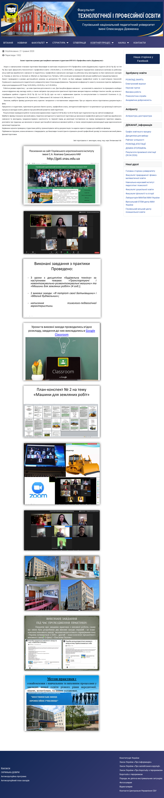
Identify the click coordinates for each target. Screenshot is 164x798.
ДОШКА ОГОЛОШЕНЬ (136, 148)
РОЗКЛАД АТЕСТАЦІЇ (136, 144)
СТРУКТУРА (58, 43)
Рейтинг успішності (135, 140)
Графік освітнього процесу (138, 131)
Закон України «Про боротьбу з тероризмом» (141, 770)
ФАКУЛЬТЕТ (38, 43)
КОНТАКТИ (140, 43)
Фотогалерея (126, 782)
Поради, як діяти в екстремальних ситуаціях (141, 778)
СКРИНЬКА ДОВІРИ (10, 772)
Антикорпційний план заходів (15, 780)
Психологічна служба (136, 96)
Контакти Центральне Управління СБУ (138, 791)
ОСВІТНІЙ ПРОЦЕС (100, 43)
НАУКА (122, 43)
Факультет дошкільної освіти (140, 189)
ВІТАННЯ (8, 43)
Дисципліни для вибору (137, 136)
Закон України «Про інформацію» (136, 762)
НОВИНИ (22, 43)
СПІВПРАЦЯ (79, 43)
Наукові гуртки (133, 88)
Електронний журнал (136, 84)
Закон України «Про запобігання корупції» (140, 766)
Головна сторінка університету (140, 171)
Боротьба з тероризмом (131, 774)
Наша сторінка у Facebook (143, 58)
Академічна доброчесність (139, 100)
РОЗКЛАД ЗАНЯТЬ (135, 79)
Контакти (5, 768)
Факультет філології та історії (140, 193)
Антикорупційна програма (13, 776)
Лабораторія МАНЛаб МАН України (143, 197)
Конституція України (129, 758)
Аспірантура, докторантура (139, 116)
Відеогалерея (126, 786)
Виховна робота (133, 92)
